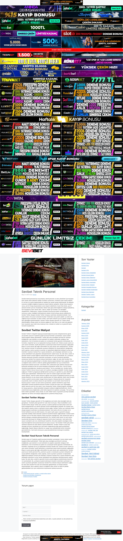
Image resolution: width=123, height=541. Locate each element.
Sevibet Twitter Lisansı (87, 294)
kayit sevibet (85, 403)
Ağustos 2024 (85, 352)
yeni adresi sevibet (94, 459)
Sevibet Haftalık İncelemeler (89, 289)
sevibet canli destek (87, 411)
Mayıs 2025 (84, 335)
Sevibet (25, 472)
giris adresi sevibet (88, 397)
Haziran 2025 (85, 333)
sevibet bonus (85, 409)
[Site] (30, 86)
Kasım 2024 (84, 345)
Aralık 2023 (84, 371)
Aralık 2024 (84, 343)
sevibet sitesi (86, 440)
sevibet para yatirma (95, 434)
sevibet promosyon (97, 436)
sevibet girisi (87, 417)
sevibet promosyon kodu (90, 438)
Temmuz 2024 (85, 355)
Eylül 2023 (84, 379)
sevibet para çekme (87, 436)
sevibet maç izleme (87, 432)
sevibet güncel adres (86, 424)
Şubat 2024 (84, 367)
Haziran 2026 (85, 326)
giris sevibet (84, 399)
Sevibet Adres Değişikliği (88, 273)
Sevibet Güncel (94, 422)
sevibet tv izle (84, 449)
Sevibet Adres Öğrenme (88, 277)
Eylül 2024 (84, 350)
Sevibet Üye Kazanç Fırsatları (30, 476)
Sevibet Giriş (85, 265)
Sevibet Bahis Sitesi (88, 407)
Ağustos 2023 (85, 381)
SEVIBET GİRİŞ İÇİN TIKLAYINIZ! (61, 50)
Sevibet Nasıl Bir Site (85, 434)
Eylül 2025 (84, 330)
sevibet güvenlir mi (87, 428)
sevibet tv (37, 473)
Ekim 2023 (84, 376)
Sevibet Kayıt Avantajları (88, 297)
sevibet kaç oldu (84, 430)
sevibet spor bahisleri (87, 442)
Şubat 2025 (84, 338)
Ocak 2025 (84, 340)
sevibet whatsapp (85, 451)
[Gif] (61, 119)
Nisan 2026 (84, 328)
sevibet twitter (91, 449)
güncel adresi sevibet (85, 401)
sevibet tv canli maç (93, 444)
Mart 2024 (84, 364)
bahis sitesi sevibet (85, 394)
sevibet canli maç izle (85, 413)
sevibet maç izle (93, 430)
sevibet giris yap (98, 418)
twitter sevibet (84, 458)
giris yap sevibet (91, 399)
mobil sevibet (94, 403)
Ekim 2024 (84, 347)
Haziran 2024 (85, 357)
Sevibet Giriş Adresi (86, 422)
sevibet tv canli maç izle (90, 447)
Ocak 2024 (84, 369)
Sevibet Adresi (85, 263)
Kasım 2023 (84, 374)
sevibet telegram (98, 442)
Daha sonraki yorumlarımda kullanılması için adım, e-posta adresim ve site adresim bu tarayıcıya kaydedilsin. (47, 519)
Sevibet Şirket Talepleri (88, 285)
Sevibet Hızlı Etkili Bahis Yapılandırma (32, 475)
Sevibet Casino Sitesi (88, 415)
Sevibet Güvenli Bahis (87, 275)
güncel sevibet (94, 401)
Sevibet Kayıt (95, 428)
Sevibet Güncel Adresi (88, 426)
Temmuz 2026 (85, 323)
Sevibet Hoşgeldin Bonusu (89, 287)
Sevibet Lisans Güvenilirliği (89, 280)
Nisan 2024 (84, 362)
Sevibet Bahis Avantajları (88, 282)
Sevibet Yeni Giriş (88, 456)
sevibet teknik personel (28, 473)
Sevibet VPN (85, 270)
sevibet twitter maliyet (45, 473)
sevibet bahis (96, 405)
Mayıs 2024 (84, 359)
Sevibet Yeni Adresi (90, 453)
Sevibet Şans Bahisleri (87, 292)
